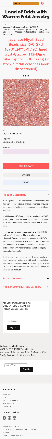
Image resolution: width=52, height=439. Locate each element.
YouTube (14, 418)
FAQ (4, 397)
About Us (6, 394)
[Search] (11, 3)
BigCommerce (17, 435)
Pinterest (9, 418)
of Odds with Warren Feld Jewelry (26, 14)
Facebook (4, 418)
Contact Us (7, 406)
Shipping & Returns (10, 400)
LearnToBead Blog (9, 403)
